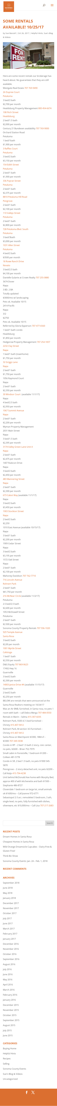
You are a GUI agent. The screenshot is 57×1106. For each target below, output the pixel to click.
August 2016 (9, 964)
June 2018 (8, 887)
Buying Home (9, 1048)
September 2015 (11, 1020)
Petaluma (7, 96)
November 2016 (11, 948)
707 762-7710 (29, 575)
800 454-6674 (44, 108)
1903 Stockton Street (13, 511)
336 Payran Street (12, 180)
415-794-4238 (19, 773)
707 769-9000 (42, 128)
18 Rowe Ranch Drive (13, 261)
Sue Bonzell (11, 33)
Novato (6, 265)
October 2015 (9, 1015)
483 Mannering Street (14, 479)
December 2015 (11, 1005)
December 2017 (11, 903)
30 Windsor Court (12, 394)
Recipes (7, 1058)
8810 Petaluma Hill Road (15, 196)
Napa (5, 350)
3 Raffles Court (10, 148)
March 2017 (9, 928)
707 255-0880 (42, 277)
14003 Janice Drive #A (13, 684)
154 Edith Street (11, 164)
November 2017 (11, 908)
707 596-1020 (43, 628)
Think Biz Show (10, 855)
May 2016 (7, 979)
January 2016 (9, 999)
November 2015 (11, 1010)
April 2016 (8, 984)
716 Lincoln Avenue (12, 579)
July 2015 (7, 1030)
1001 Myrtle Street (12, 648)
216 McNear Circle (12, 595)
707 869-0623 (21, 664)
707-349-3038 (16, 740)
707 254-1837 (43, 342)
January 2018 (9, 898)
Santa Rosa (8, 636)
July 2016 (7, 969)
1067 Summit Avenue (13, 410)
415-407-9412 (17, 724)
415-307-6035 (34, 716)
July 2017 (7, 918)
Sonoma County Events (14, 1068)
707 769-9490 (31, 88)
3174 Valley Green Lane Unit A (18, 446)
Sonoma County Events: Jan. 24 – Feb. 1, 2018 (25, 861)
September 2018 (11, 882)
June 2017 (8, 923)
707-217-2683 (46, 805)
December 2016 (11, 943)
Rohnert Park (9, 583)
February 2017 (10, 933)
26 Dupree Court (11, 92)
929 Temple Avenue (12, 632)
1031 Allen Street (11, 245)
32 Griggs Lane (10, 362)
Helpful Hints (37, 33)
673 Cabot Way (10, 495)
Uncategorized (10, 1079)
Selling (6, 1063)
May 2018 (7, 893)
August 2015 (9, 1025)
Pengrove (7, 200)
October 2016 (9, 954)
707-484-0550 (44, 712)
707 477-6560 (38, 325)
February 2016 (10, 994)
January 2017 (9, 938)
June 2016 (8, 974)
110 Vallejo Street (11, 213)
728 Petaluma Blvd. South (15, 229)
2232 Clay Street (11, 345)
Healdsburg (9, 116)
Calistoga (7, 652)
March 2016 (9, 989)
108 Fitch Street (10, 112)
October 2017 (9, 913)
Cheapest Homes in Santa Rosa (18, 841)
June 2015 (8, 1035)
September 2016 (11, 959)
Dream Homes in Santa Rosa (17, 836)
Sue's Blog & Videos (13, 1073)
